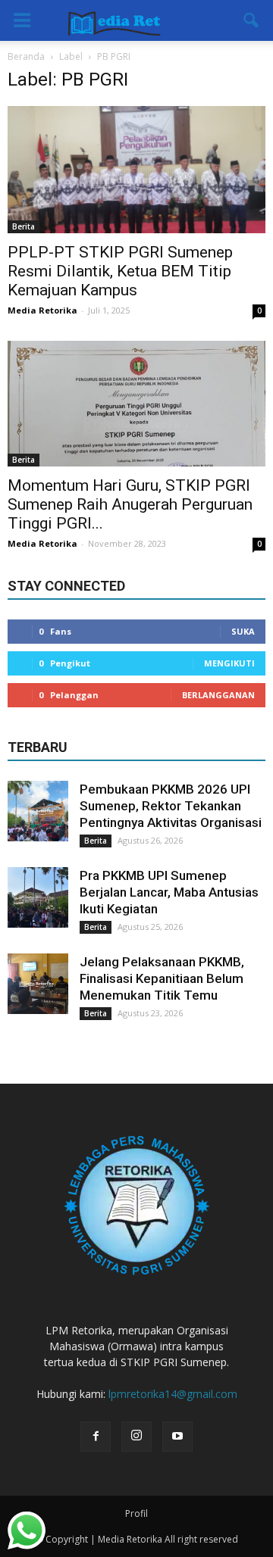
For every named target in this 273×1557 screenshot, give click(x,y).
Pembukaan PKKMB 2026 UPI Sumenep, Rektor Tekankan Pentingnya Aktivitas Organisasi (171, 806)
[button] (252, 20)
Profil (136, 1513)
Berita (23, 226)
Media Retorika (42, 310)
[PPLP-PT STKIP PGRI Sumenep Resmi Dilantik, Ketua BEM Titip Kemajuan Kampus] (136, 169)
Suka (243, 631)
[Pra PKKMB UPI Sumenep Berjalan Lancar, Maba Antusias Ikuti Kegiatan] (38, 897)
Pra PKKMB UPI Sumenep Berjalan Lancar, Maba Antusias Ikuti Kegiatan (169, 892)
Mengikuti (229, 663)
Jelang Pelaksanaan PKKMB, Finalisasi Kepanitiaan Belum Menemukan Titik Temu (162, 978)
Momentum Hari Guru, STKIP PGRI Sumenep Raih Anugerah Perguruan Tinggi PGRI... (130, 504)
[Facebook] (95, 1436)
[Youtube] (177, 1436)
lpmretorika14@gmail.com (172, 1394)
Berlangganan (218, 694)
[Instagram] (136, 1436)
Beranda (26, 56)
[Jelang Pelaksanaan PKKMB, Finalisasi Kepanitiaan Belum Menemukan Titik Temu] (38, 983)
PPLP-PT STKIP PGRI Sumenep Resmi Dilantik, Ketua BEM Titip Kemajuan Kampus (120, 271)
